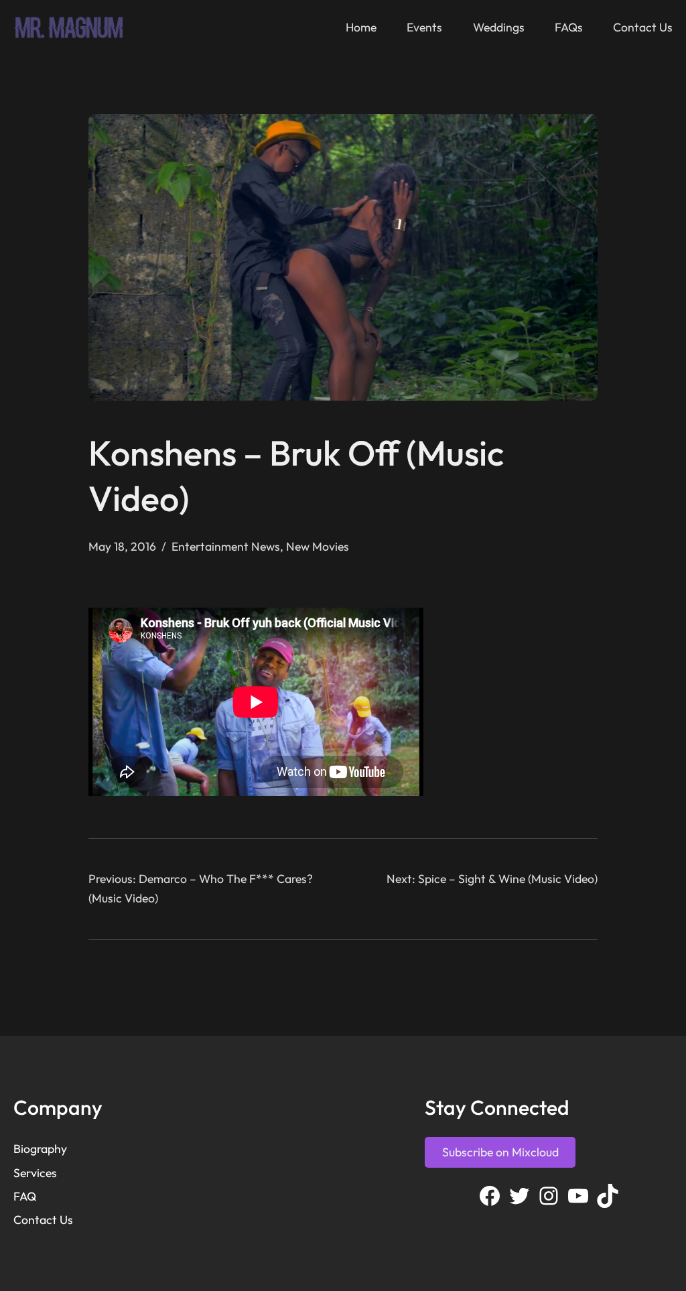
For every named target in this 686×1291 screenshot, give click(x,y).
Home (361, 27)
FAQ (24, 1196)
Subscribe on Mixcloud (500, 1152)
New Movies (317, 546)
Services (35, 1172)
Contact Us (43, 1219)
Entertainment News (226, 546)
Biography (40, 1148)
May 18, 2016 (122, 546)
